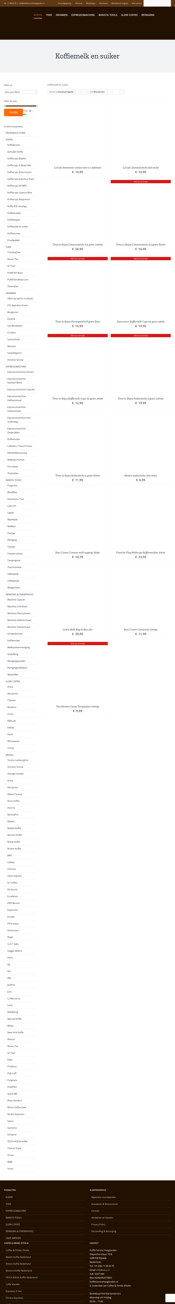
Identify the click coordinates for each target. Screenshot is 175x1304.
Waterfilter (12, 674)
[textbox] (20, 92)
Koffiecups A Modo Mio (19, 165)
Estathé (11, 318)
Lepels (10, 512)
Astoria (11, 807)
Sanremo (12, 1127)
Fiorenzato (12, 930)
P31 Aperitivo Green (17, 305)
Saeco (10, 1121)
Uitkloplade (13, 580)
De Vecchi (12, 889)
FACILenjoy (12, 923)
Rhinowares (13, 741)
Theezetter (13, 286)
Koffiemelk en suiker (17, 226)
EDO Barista (13, 903)
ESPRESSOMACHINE (16, 366)
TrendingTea (13, 252)
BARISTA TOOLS (14, 480)
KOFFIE (9, 139)
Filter (14, 112)
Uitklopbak (12, 573)
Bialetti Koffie (14, 828)
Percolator (12, 466)
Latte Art (11, 505)
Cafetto (11, 862)
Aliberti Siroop (14, 794)
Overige (11, 533)
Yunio (10, 1168)
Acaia (10, 686)
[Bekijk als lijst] (122, 91)
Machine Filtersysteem (18, 613)
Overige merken (15, 773)
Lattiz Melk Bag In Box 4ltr (78, 629)
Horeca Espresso (14, 1297)
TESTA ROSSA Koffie (17, 1141)
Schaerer (12, 1134)
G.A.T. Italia (13, 943)
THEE (8, 247)
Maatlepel (12, 519)
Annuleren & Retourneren (104, 1204)
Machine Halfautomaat (19, 620)
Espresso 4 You (13, 1291)
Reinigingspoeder (16, 661)
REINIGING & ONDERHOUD (19, 594)
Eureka (10, 916)
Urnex (10, 1155)
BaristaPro (12, 814)
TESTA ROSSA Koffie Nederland (21, 1277)
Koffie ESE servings (17, 206)
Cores (10, 713)
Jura (9, 991)
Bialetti (10, 821)
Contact (95, 1210)
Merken (10, 754)
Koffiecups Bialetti (16, 158)
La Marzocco (13, 998)
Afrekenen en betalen (102, 1217)
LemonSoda (13, 339)
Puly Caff (11, 1073)
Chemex (11, 700)
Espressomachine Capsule (20, 389)
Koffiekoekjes (14, 213)
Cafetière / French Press (19, 446)
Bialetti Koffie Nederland (18, 1257)
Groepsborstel (14, 633)
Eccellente (12, 896)
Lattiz (10, 1005)
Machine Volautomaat (18, 626)
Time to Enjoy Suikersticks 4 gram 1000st (141, 398)
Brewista (11, 707)
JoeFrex (11, 984)
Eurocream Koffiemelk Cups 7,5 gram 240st (140, 321)
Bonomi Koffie (14, 834)
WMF (9, 1161)
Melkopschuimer (16, 459)
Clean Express (14, 875)
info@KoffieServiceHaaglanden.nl (31, 3)
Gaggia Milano (14, 950)
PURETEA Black (15, 272)
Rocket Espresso (15, 1114)
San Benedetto (15, 325)
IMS (9, 978)
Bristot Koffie (14, 848)
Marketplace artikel (15, 132)
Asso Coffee (13, 800)
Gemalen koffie (15, 151)
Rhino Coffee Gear (16, 1107)
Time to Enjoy (14, 1148)
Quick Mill (12, 1093)
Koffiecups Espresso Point (20, 179)
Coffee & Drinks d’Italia (17, 1250)
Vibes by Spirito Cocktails (20, 298)
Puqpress (12, 485)
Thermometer (14, 567)
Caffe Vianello (13, 1284)
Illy (8, 964)
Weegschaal (13, 587)
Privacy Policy (98, 1224)
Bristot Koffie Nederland (18, 1263)
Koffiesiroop (13, 233)
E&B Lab (11, 720)
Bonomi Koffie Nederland (19, 1270)
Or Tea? (11, 265)
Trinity (10, 747)
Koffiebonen (13, 144)
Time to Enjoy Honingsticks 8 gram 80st (77, 321)
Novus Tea (12, 259)
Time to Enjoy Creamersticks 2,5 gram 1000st (77, 244)
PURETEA (12, 1086)
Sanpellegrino (14, 352)
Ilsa (9, 971)
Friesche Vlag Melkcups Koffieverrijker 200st (140, 552)
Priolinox (12, 1066)
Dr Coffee (12, 882)
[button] (166, 15)
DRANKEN (11, 293)
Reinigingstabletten (17, 667)
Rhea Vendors (14, 1100)
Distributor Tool (15, 499)
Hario (10, 734)
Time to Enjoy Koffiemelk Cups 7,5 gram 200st (77, 398)
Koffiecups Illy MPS (17, 185)
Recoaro (11, 346)
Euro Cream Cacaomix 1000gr (141, 629)
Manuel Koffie (14, 1018)
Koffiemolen (13, 439)
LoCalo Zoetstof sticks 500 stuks (141, 167)
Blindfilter (12, 492)
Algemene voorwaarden (103, 1197)
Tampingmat (14, 560)
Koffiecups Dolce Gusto (19, 172)
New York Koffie (15, 1032)
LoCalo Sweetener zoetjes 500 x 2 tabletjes (77, 167)
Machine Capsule (16, 599)
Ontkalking (12, 654)
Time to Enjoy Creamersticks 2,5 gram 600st (140, 244)
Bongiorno (12, 312)
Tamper (11, 546)
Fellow (10, 727)
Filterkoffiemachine (17, 452)
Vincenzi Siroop (15, 359)
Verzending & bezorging (103, 1231)
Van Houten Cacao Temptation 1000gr (77, 706)
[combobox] (20, 92)
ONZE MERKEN (13, 1238)
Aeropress (12, 693)
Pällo (9, 1059)
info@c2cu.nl (103, 1269)
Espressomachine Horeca (20, 371)
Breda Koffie (13, 841)
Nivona (11, 1039)
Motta (10, 1025)
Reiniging (12, 539)
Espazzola (12, 909)
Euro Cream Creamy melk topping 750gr (77, 552)
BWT (9, 855)
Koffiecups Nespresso (18, 199)
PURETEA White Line (17, 279)
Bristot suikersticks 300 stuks (141, 475)
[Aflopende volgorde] (84, 92)
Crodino (11, 332)
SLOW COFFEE (13, 681)
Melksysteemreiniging (18, 647)
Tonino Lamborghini (17, 760)
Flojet (10, 937)
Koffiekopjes (13, 219)
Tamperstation (15, 553)
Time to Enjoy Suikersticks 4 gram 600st (77, 475)
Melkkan (11, 526)
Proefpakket (13, 240)
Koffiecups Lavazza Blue (19, 192)
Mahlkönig (12, 1012)
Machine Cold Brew (17, 606)
